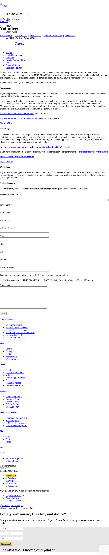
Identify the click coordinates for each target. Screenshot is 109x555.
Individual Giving (14, 396)
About (10, 26)
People (9, 52)
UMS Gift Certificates (15, 337)
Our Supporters (12, 407)
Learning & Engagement (22, 38)
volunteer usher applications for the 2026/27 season (44, 147)
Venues (9, 349)
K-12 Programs (12, 420)
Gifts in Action (12, 404)
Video (8, 442)
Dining (9, 351)
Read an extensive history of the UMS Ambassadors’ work (26, 118)
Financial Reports (13, 65)
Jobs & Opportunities (15, 60)
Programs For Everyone (16, 418)
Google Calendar (13, 500)
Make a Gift (11, 475)
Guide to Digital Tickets (16, 335)
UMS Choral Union (15, 55)
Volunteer (10, 57)
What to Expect (13, 359)
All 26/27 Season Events (17, 327)
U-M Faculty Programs (16, 423)
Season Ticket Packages (16, 330)
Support (11, 32)
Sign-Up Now (6, 123)
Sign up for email (13, 461)
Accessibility (11, 356)
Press (8, 62)
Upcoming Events (14, 325)
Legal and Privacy (14, 495)
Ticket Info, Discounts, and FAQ (20, 332)
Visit (9, 20)
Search (19, 43)
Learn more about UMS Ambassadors (17, 113)
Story (8, 436)
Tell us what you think (16, 458)
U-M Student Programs (16, 425)
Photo (8, 439)
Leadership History (14, 68)
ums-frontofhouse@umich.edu (93, 152)
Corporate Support (14, 399)
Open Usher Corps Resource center (17, 156)
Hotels (8, 354)
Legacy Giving (12, 401)
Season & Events (17, 14)
